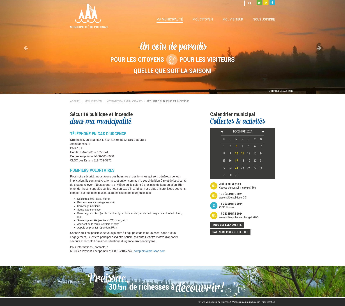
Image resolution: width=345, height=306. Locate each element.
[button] (26, 47)
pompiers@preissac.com (149, 251)
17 (236, 160)
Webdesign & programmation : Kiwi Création (253, 302)
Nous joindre (264, 19)
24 (236, 168)
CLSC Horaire (230, 205)
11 (242, 153)
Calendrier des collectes (230, 232)
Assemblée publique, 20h (233, 195)
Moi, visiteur (233, 19)
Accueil (75, 101)
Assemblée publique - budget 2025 (239, 215)
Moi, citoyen (203, 19)
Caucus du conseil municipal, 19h (237, 185)
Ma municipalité (170, 19)
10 (236, 153)
